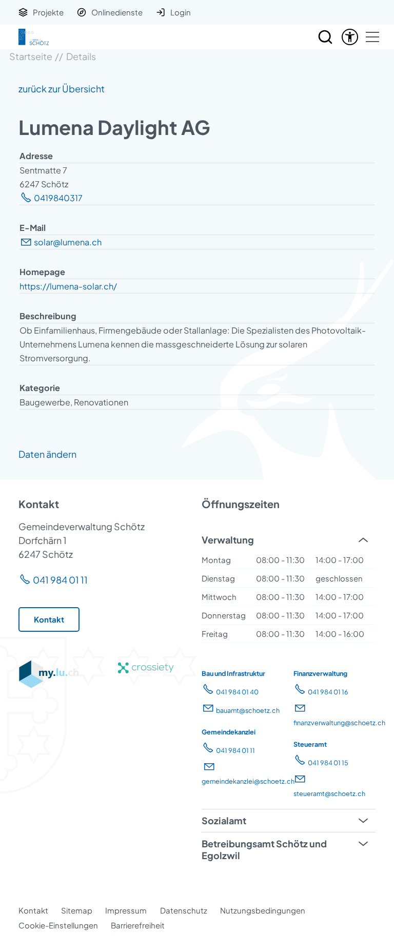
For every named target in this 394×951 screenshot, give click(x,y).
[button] (372, 37)
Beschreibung (47, 315)
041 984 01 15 (328, 763)
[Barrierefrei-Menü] (350, 37)
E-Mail (32, 227)
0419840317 (58, 197)
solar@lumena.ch (68, 242)
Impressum (126, 910)
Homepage (42, 271)
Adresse (36, 155)
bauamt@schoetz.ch (248, 710)
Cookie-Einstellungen (58, 925)
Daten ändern (47, 454)
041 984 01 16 (328, 692)
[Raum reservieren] (325, 37)
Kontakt (33, 910)
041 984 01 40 (237, 692)
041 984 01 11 (60, 580)
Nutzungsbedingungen (262, 910)
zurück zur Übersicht (61, 88)
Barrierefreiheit (138, 925)
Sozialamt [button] (224, 820)
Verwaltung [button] (228, 540)
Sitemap (76, 910)
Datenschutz (183, 910)
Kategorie (39, 387)
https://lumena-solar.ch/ (68, 286)
